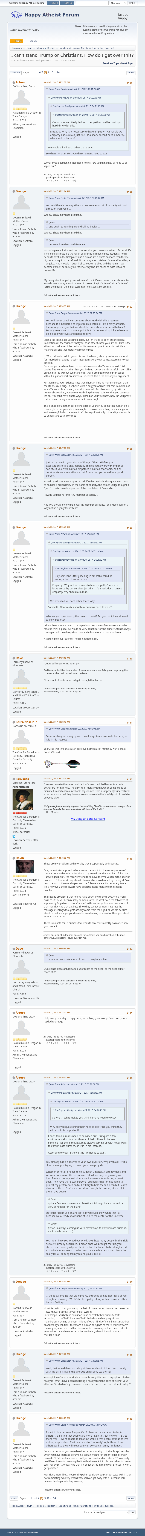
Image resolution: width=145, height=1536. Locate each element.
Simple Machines (31, 1532)
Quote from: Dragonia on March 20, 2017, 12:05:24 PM (75, 313)
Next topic (127, 63)
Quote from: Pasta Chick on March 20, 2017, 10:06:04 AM (76, 198)
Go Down (16, 72)
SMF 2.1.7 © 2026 (15, 1532)
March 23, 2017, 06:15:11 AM (57, 1281)
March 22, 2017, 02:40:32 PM (57, 858)
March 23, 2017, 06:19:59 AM (57, 1354)
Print (131, 72)
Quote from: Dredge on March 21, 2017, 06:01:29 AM (74, 89)
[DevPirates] (14, 899)
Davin (20, 858)
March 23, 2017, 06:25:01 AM (57, 1418)
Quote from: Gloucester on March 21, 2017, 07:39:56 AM (76, 1360)
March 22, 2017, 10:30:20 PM (57, 1077)
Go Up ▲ (133, 1532)
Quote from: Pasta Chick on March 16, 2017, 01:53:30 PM (82, 114)
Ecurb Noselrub (26, 722)
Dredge (21, 191)
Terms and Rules (119, 1532)
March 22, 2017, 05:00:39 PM (57, 948)
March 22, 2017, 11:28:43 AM (57, 722)
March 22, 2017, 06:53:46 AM (57, 527)
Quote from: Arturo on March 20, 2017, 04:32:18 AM (76, 97)
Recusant (22, 779)
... (37, 72)
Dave (19, 658)
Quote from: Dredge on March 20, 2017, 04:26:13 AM (78, 106)
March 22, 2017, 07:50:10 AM (57, 657)
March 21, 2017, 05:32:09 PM (57, 82)
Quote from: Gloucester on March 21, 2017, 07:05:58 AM (76, 454)
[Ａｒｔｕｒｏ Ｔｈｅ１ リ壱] (14, 132)
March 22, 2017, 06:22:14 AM (57, 191)
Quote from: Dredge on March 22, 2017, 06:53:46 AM (74, 728)
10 (51, 72)
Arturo (20, 82)
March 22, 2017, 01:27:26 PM (57, 778)
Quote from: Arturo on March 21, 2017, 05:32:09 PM (74, 533)
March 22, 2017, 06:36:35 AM (57, 306)
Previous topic (111, 63)
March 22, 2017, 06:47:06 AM (57, 448)
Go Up (14, 1498)
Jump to (88, 1512)
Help (108, 1532)
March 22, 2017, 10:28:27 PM (57, 1012)
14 (58, 72)
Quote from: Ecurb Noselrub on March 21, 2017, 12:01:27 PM (78, 1424)
